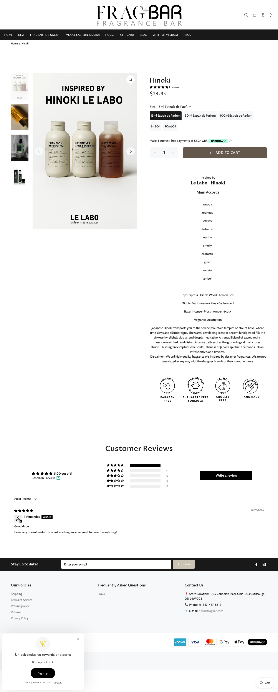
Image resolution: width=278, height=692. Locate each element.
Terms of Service (21, 600)
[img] (23, 511)
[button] (159, 87)
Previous (39, 151)
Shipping (16, 594)
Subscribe (184, 564)
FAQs (101, 594)
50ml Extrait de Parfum (200, 115)
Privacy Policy (19, 618)
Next (130, 151)
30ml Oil (170, 126)
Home (14, 43)
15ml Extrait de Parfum (165, 115)
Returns (16, 612)
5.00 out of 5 (63, 473)
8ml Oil (155, 126)
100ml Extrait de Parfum (236, 115)
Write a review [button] (226, 475)
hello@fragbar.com (211, 611)
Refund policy (20, 606)
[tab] (151, 160)
